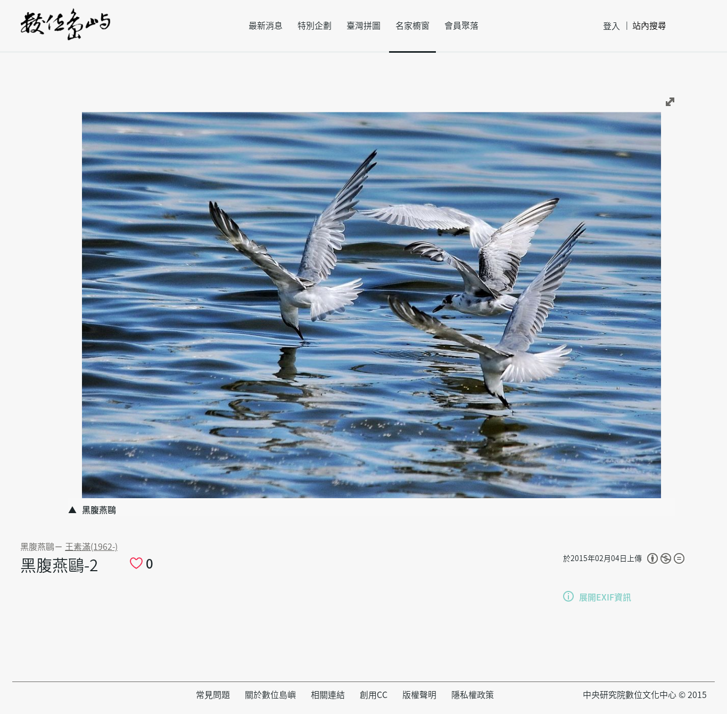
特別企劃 (315, 25)
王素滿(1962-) (91, 546)
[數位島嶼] (65, 31)
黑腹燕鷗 (37, 546)
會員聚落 (461, 25)
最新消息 (266, 25)
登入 (611, 26)
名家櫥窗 (412, 25)
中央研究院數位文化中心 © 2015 (645, 695)
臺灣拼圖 (363, 25)
